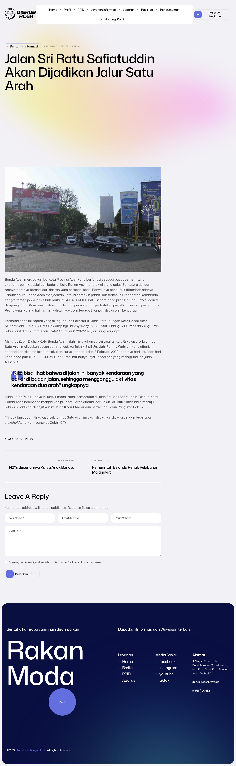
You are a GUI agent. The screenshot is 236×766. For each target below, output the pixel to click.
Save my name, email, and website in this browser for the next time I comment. (55, 562)
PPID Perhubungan (70, 46)
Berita (14, 46)
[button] (212, 14)
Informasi (31, 46)
